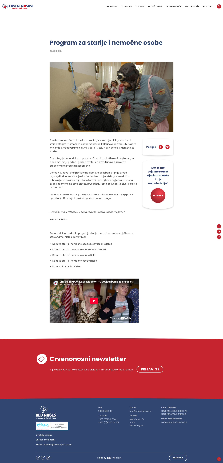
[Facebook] (38, 458)
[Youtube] (43, 458)
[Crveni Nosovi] (17, 6)
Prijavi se (150, 369)
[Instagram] (48, 458)
